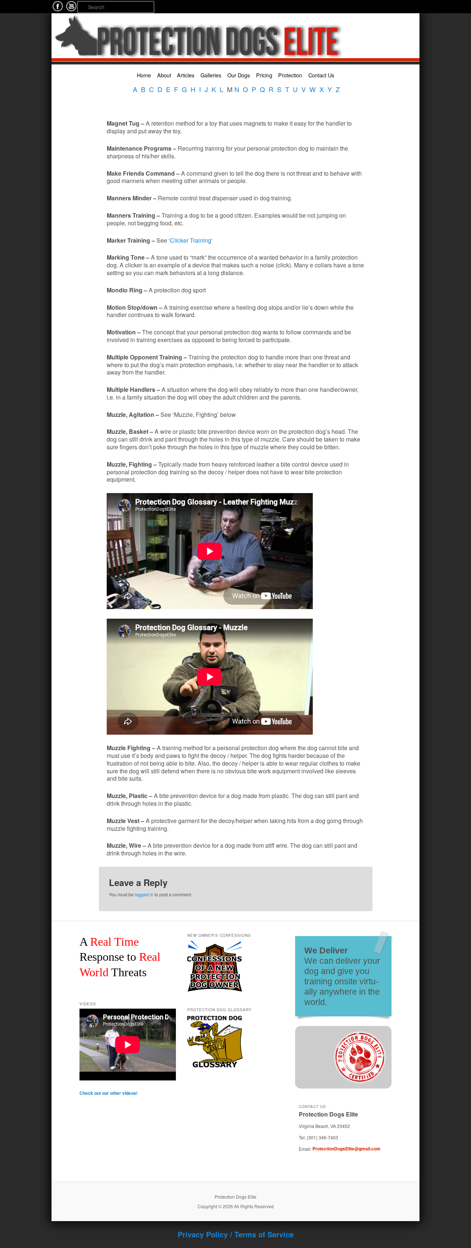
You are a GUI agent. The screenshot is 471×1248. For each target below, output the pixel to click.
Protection (290, 75)
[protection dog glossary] (214, 1018)
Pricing (264, 75)
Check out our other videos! (108, 1093)
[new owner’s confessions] (214, 943)
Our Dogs (238, 75)
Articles (185, 75)
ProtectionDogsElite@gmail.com (346, 1148)
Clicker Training (190, 240)
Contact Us (321, 75)
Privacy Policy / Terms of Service (236, 1234)
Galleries (211, 75)
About (164, 75)
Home (144, 75)
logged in (144, 894)
